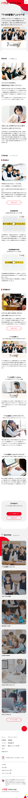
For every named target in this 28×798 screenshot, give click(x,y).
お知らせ (4, 746)
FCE (3, 764)
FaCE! (3, 767)
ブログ (3, 748)
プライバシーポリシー (13, 737)
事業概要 (10, 740)
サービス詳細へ (13, 513)
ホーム (3, 737)
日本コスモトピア (6, 770)
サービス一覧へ (14, 719)
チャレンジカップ (6, 773)
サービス (4, 743)
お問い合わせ (14, 202)
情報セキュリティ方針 (13, 746)
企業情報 (4, 740)
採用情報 (10, 743)
